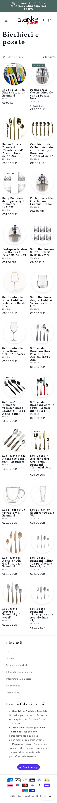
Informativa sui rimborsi (18, 678)
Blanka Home (23, 796)
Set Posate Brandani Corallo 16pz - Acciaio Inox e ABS (42, 406)
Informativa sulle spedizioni (20, 672)
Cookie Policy (13, 692)
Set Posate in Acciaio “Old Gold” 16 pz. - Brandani (12, 562)
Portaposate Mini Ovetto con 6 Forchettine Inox (14, 252)
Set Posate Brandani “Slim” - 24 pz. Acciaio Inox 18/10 (42, 562)
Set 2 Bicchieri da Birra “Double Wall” (42, 512)
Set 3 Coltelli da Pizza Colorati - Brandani (13, 92)
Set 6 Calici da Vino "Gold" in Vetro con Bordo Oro (14, 301)
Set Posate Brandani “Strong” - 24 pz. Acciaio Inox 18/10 (42, 614)
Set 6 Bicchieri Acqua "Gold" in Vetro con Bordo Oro (42, 301)
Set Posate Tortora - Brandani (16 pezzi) (11, 613)
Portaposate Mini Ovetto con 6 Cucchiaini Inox (42, 201)
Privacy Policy (13, 685)
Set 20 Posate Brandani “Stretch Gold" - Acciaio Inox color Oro (13, 150)
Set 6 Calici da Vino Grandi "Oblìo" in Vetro (13, 351)
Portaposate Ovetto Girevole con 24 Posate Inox (41, 94)
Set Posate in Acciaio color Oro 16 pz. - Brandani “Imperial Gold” (41, 461)
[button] (6, 20)
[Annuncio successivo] (51, 6)
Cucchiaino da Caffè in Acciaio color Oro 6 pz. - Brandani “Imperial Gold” (42, 150)
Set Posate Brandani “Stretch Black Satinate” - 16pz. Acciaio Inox (14, 408)
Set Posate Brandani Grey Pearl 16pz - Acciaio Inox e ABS (40, 354)
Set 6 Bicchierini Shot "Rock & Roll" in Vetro (42, 252)
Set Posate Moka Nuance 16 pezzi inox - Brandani (14, 458)
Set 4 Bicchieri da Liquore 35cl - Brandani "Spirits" (14, 202)
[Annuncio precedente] (5, 6)
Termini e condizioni (16, 665)
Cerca (9, 651)
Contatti (10, 658)
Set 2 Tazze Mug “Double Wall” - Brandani (13, 512)
